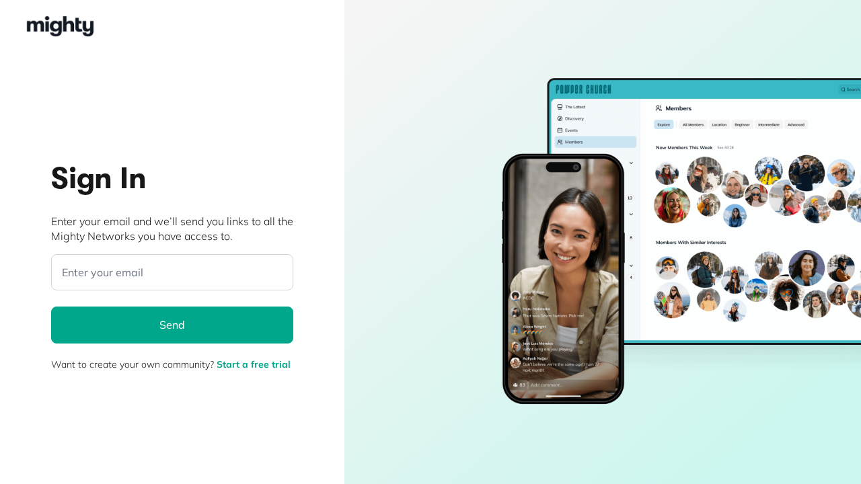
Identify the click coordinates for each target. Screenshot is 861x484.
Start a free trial (254, 364)
